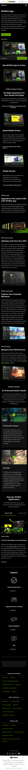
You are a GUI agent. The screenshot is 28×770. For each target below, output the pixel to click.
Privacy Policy (7, 760)
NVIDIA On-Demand (8, 715)
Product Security (19, 764)
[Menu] (26, 5)
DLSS (17, 206)
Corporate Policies (8, 764)
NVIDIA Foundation (7, 684)
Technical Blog (6, 705)
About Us (5, 677)
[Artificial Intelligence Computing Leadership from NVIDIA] (11, 1)
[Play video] (14, 75)
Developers (5, 725)
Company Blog (14, 701)
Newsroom (5, 701)
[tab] (8, 513)
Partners (13, 725)
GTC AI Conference (7, 711)
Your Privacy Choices (18, 760)
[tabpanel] (14, 542)
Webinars (15, 705)
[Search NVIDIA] (4, 1)
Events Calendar (17, 708)
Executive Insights (7, 728)
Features (3, 58)
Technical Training (7, 735)
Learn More (13, 590)
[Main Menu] (2, 2)
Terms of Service (9, 762)
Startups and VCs (7, 732)
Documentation (19, 732)
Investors (12, 677)
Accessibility (19, 762)
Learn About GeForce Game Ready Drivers (12, 147)
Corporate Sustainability (9, 688)
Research (18, 684)
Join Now (3, 562)
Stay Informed (6, 708)
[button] (20, 2)
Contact (14, 766)
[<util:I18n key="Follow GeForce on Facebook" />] (7, 753)
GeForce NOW (12, 546)
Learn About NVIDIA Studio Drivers (12, 185)
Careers (14, 691)
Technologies (6, 691)
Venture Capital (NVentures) (10, 681)
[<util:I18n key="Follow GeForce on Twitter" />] (16, 753)
